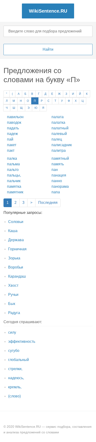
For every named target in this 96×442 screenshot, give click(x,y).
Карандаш (17, 276)
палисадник (61, 145)
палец (56, 139)
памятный (60, 158)
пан (54, 170)
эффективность (21, 341)
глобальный (18, 360)
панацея (58, 175)
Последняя (48, 203)
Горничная (17, 249)
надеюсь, (16, 378)
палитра (58, 150)
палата (57, 117)
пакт (10, 150)
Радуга (14, 313)
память (57, 164)
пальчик (14, 181)
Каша (12, 231)
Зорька (14, 258)
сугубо (13, 351)
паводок (14, 122)
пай (10, 139)
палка (12, 158)
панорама (60, 186)
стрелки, (15, 369)
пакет (11, 145)
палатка (58, 122)
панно (56, 181)
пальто (13, 170)
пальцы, (14, 175)
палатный (60, 128)
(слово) (14, 396)
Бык (11, 304)
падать (13, 128)
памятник (15, 192)
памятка (14, 186)
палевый (59, 134)
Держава (16, 240)
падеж (12, 134)
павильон (15, 117)
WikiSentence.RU (48, 11)
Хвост (13, 285)
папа (55, 192)
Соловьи (15, 222)
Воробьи (15, 267)
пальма (13, 164)
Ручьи (13, 295)
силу (12, 332)
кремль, (14, 387)
